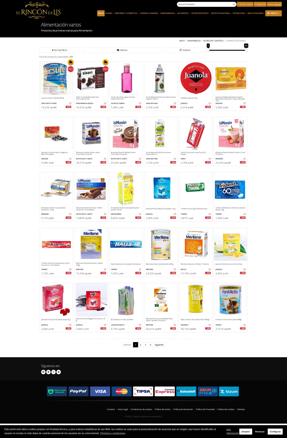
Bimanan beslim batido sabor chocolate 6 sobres (88, 153)
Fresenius (184, 325)
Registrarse (260, 4)
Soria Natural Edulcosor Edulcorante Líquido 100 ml (161, 98)
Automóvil (182, 13)
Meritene (79, 269)
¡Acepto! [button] (245, 431)
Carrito (274, 13)
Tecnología (239, 13)
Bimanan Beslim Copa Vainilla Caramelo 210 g (53, 209)
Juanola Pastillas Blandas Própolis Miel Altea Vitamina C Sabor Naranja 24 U (230, 99)
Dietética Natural (220, 13)
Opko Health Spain (49, 103)
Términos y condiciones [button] (112, 433)
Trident (184, 214)
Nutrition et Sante (84, 159)
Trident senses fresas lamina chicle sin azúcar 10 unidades (55, 264)
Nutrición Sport (200, 13)
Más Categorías (255, 13)
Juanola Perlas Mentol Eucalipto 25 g (160, 209)
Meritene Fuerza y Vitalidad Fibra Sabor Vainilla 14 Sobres (159, 319)
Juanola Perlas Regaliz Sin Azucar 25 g (90, 319)
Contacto (111, 409)
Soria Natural (152, 103)
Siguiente (159, 344)
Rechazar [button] (260, 431)
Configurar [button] (275, 431)
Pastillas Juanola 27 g (189, 98)
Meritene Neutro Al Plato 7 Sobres (195, 264)
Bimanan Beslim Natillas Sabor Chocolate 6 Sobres (123, 153)
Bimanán (219, 159)
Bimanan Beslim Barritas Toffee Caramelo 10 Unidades (89, 209)
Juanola (184, 103)
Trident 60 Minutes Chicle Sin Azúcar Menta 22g (230, 209)
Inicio (101, 13)
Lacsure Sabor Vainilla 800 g (52, 98)
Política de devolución (183, 409)
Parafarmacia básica (84, 103)
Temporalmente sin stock (91, 113)
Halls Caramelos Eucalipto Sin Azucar (126, 264)
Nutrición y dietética (213, 40)
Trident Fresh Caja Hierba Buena (194, 209)
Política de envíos (163, 409)
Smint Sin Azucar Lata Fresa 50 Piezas (193, 153)
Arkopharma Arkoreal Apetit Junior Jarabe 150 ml (125, 209)
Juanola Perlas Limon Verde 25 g (229, 264)
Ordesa (218, 325)
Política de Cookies (226, 409)
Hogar (108, 13)
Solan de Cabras (118, 103)
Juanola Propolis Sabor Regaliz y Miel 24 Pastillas (54, 153)
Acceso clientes (245, 4)
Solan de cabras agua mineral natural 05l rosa (123, 98)
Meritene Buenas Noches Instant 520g (89, 264)
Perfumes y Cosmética (126, 13)
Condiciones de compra (141, 409)
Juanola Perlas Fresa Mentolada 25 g (55, 319)
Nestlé (183, 269)
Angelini (219, 103)
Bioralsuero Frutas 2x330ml (122, 319)
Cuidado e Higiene (149, 13)
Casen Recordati (117, 325)
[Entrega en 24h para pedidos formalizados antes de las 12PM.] (71, 62)
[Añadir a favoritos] (70, 103)
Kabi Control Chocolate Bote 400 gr (195, 319)
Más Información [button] (232, 431)
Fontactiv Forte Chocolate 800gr (229, 319)
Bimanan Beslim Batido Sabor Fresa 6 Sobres (230, 153)
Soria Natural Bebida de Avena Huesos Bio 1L (158, 153)
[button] (122, 50)
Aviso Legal (123, 409)
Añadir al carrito (57, 113)
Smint (183, 159)
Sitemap (241, 409)
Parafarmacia (167, 13)
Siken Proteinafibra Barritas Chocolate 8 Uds (87, 98)
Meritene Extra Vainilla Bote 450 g (159, 264)
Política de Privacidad (205, 409)
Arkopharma (116, 214)
